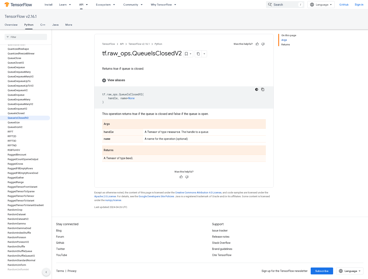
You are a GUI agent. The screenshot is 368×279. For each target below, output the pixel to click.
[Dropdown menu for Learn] (71, 4)
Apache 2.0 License (105, 196)
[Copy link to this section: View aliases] (129, 80)
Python (28, 24)
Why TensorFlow (161, 4)
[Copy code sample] (263, 89)
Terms (60, 270)
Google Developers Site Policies (156, 196)
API (81, 4)
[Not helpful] (263, 44)
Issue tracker (220, 230)
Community (130, 4)
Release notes (220, 236)
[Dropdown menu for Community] (142, 4)
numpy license (113, 200)
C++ (42, 24)
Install (48, 4)
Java (55, 24)
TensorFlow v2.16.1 (21, 16)
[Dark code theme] (257, 89)
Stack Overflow (221, 242)
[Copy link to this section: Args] (113, 124)
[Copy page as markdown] (198, 54)
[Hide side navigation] (46, 272)
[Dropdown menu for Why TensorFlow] (176, 4)
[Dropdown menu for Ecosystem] (115, 4)
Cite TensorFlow (222, 255)
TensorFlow (108, 44)
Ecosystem (103, 4)
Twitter (60, 248)
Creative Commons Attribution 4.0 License (198, 192)
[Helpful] (257, 44)
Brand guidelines (222, 248)
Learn (63, 4)
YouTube (61, 255)
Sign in (359, 4)
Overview (11, 24)
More (68, 24)
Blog (59, 230)
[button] (184, 80)
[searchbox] (26, 37)
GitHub (344, 4)
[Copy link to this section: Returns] (117, 150)
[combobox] (285, 4)
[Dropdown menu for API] (88, 4)
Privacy (72, 270)
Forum (60, 236)
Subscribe (322, 271)
